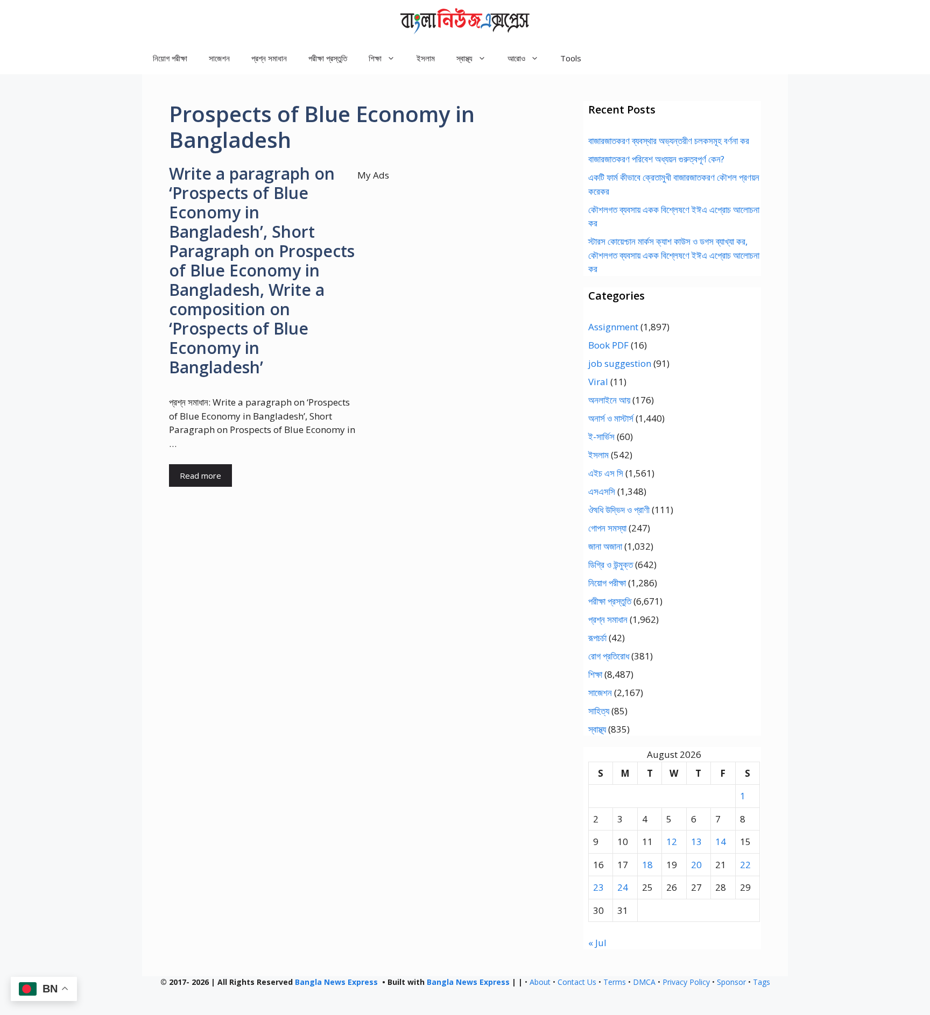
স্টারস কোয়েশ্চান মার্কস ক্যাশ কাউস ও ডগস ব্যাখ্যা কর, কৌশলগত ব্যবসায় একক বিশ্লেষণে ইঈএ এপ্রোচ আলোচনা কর (673, 255)
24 (622, 887)
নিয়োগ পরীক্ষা (170, 58)
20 (696, 864)
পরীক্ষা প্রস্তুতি (327, 58)
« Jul (597, 942)
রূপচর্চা (597, 637)
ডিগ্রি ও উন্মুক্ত (610, 564)
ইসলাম (426, 58)
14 (720, 841)
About (540, 982)
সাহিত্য (598, 711)
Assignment (613, 327)
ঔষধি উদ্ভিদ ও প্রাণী (619, 509)
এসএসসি (601, 491)
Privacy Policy (686, 982)
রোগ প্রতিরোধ (608, 656)
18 (647, 864)
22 (745, 864)
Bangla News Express (336, 982)
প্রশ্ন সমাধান (269, 58)
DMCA (644, 982)
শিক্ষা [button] (375, 58)
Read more (200, 475)
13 (696, 841)
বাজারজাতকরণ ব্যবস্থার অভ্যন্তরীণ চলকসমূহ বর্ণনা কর (668, 140)
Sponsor (731, 982)
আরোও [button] (516, 58)
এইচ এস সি (605, 473)
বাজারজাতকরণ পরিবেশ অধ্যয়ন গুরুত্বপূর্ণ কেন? (656, 159)
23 (598, 887)
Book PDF (608, 345)
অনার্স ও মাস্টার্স (610, 418)
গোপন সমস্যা (607, 528)
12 (671, 841)
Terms (614, 982)
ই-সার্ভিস (601, 436)
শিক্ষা (595, 674)
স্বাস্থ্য (597, 729)
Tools (570, 58)
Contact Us (577, 982)
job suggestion (619, 363)
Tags (761, 982)
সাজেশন (219, 58)
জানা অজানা (605, 546)
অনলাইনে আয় (609, 400)
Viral (598, 381)
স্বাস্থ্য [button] (464, 58)
